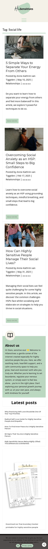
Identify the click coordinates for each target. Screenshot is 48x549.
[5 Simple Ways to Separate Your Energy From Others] (24, 47)
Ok (18, 546)
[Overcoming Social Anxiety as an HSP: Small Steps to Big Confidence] (24, 139)
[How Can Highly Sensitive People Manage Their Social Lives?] (24, 235)
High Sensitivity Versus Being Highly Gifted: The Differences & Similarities (22, 443)
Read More (12, 121)
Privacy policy (27, 546)
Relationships (13, 83)
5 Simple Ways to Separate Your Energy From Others (23, 67)
